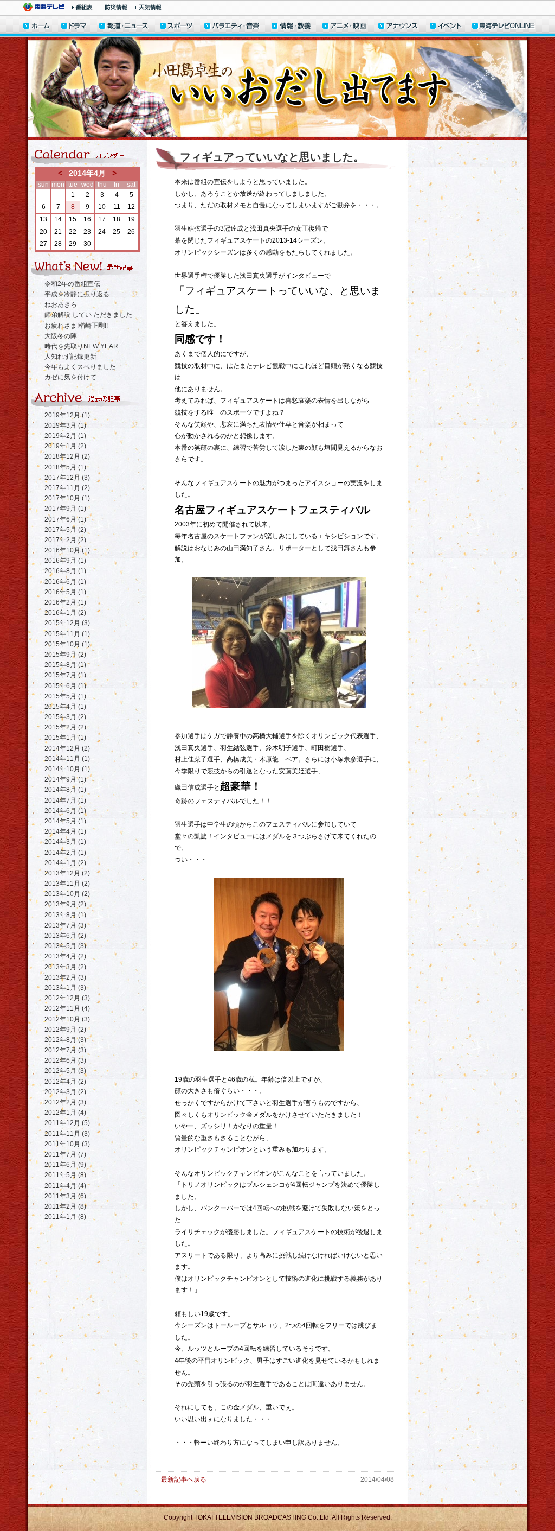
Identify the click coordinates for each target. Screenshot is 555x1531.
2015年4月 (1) (65, 706)
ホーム (36, 27)
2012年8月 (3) (65, 1040)
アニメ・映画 (345, 27)
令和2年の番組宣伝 (72, 284)
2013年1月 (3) (65, 988)
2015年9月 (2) (65, 654)
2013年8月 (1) (65, 915)
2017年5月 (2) (65, 529)
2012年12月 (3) (67, 998)
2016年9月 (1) (65, 560)
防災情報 (114, 7)
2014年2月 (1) (65, 852)
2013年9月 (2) (65, 904)
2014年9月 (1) (65, 779)
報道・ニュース (123, 27)
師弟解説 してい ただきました (88, 315)
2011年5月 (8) (65, 1175)
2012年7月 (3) (65, 1050)
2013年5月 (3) (65, 946)
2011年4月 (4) (65, 1186)
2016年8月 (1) (65, 571)
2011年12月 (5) (67, 1123)
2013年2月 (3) (65, 977)
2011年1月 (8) (65, 1217)
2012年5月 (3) (65, 1071)
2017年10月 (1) (67, 498)
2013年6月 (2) (65, 935)
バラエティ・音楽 (232, 27)
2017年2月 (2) (65, 540)
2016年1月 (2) (65, 613)
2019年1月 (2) (65, 446)
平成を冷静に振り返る (76, 294)
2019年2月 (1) (65, 436)
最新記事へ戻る (183, 1479)
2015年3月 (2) (65, 717)
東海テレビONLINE (503, 27)
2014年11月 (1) (67, 759)
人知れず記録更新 (70, 356)
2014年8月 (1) (65, 789)
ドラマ (74, 27)
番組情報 (82, 7)
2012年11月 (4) (67, 1008)
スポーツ (176, 27)
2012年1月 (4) (65, 1112)
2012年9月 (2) (65, 1029)
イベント (446, 27)
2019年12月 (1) (67, 415)
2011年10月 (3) (67, 1144)
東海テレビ (43, 7)
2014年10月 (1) (67, 769)
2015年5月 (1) (65, 696)
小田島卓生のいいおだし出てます (277, 88)
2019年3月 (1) (65, 425)
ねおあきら (60, 304)
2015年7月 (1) (65, 675)
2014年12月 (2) (67, 748)
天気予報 (148, 7)
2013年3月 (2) (65, 967)
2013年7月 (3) (65, 925)
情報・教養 (291, 27)
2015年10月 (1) (67, 644)
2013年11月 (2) (67, 883)
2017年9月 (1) (65, 508)
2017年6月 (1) (65, 519)
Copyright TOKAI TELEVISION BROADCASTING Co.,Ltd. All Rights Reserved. (278, 1517)
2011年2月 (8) (65, 1206)
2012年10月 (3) (67, 1019)
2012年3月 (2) (65, 1092)
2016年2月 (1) (65, 602)
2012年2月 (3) (65, 1102)
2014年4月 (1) (65, 831)
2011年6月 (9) (65, 1164)
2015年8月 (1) (65, 665)
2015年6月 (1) (65, 686)
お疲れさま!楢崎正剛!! (76, 325)
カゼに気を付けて (70, 377)
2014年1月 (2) (65, 863)
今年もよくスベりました (80, 367)
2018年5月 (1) (65, 467)
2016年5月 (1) (65, 592)
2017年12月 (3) (67, 477)
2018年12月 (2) (67, 456)
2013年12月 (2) (67, 873)
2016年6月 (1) (65, 582)
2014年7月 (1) (65, 800)
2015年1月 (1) (65, 737)
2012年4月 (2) (65, 1081)
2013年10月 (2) (67, 894)
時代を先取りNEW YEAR (81, 346)
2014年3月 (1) (65, 842)
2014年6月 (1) (65, 811)
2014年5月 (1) (65, 821)
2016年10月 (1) (67, 550)
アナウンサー (398, 27)
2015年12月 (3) (67, 623)
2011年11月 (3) (67, 1134)
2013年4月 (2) (65, 956)
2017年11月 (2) (67, 488)
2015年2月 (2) (65, 727)
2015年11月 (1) (67, 634)
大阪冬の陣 (60, 336)
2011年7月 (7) (65, 1154)
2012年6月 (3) (65, 1060)
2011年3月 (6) (65, 1196)
